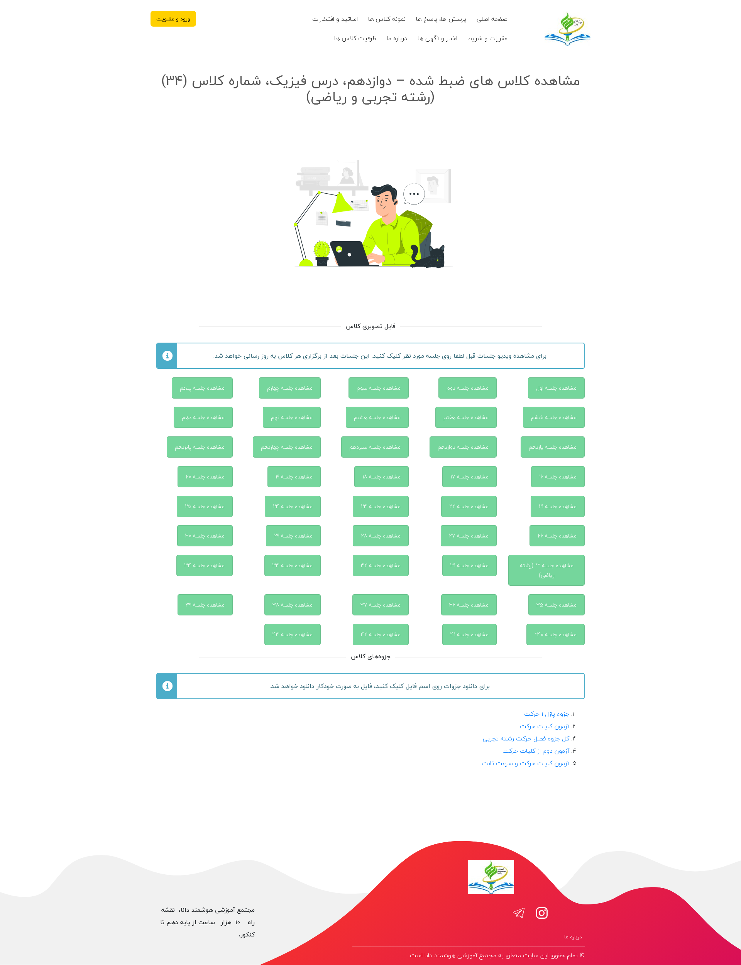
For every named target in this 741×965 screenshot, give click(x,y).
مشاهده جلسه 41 (469, 634)
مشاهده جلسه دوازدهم (463, 447)
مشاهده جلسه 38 (292, 605)
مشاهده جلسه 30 (205, 536)
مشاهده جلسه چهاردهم (287, 447)
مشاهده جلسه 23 (381, 506)
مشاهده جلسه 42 (381, 634)
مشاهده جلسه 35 (556, 605)
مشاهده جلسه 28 (381, 536)
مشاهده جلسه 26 (557, 536)
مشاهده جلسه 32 (381, 565)
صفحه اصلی (492, 19)
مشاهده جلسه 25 (205, 506)
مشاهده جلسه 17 (469, 477)
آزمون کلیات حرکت (544, 726)
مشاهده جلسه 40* (556, 634)
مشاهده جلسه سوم (379, 388)
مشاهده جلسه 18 (381, 477)
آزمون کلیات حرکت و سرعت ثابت (525, 763)
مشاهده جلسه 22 (469, 506)
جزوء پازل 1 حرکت (546, 713)
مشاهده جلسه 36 (469, 605)
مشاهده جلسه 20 (205, 477)
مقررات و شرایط (488, 38)
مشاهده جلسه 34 (204, 565)
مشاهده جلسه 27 (469, 536)
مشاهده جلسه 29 (293, 536)
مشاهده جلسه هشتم (377, 417)
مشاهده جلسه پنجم (202, 388)
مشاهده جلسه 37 (380, 605)
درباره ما (397, 38)
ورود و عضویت (173, 19)
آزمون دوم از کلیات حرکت (535, 750)
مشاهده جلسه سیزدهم (375, 447)
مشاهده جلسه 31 (469, 565)
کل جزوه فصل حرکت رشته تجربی (526, 738)
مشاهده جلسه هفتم (466, 417)
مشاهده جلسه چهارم (290, 388)
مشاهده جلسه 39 (205, 605)
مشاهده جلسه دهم (203, 417)
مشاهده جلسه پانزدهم (200, 447)
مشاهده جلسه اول (556, 388)
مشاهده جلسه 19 (294, 477)
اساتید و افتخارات (335, 19)
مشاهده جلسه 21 (558, 506)
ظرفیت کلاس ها (355, 38)
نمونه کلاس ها (387, 19)
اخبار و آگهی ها (437, 38)
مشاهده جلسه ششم (554, 417)
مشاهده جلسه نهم (292, 417)
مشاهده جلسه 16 (558, 477)
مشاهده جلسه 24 (293, 506)
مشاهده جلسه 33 (292, 565)
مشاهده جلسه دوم (468, 388)
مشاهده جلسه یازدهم (553, 447)
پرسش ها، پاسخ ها (441, 19)
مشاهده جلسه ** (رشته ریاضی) (547, 570)
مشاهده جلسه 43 (292, 634)
